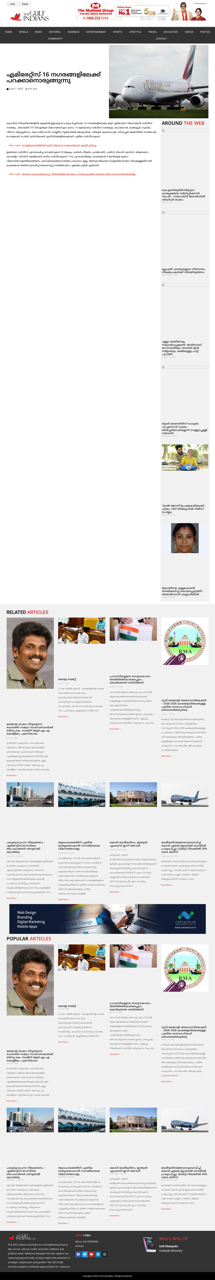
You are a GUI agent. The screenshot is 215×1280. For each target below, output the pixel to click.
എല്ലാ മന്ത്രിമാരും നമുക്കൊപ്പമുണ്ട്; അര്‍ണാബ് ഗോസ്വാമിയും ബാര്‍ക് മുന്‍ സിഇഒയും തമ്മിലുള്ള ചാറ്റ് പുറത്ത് (182, 348)
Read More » (12, 776)
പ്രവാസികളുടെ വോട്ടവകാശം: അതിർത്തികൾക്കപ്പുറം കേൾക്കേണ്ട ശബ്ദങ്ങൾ (130, 679)
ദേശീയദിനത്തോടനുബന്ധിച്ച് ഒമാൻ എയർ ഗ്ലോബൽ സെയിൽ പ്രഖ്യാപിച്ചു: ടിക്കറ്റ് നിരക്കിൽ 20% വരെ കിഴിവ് (184, 847)
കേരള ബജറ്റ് (67, 679)
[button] (77, 11)
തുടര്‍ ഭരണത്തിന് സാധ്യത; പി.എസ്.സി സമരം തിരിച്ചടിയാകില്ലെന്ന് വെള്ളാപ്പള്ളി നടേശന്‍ (184, 428)
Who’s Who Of (173, 1239)
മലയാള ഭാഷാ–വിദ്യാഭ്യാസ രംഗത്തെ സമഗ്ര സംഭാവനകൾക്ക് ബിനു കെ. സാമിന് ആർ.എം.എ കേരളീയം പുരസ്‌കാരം (30, 729)
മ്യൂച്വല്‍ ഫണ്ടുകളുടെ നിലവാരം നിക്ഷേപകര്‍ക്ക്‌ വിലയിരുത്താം (183, 271)
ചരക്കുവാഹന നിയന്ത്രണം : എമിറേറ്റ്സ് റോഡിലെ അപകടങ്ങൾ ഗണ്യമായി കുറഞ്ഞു (26, 847)
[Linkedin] (98, 1254)
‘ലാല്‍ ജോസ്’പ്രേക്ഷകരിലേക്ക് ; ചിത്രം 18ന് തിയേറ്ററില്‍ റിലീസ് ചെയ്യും (184, 509)
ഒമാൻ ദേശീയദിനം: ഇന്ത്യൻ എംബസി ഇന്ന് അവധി (128, 844)
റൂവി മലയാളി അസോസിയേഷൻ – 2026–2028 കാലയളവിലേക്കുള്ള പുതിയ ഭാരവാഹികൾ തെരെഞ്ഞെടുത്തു (183, 705)
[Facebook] (78, 1254)
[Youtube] (91, 1254)
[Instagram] (105, 1254)
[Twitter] (85, 1254)
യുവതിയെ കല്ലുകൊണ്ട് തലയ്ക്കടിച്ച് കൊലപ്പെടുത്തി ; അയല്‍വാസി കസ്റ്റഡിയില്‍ (182, 591)
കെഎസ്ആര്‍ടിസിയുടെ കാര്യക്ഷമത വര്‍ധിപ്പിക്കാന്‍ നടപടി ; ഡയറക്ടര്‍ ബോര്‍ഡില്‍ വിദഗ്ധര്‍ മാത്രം (183, 195)
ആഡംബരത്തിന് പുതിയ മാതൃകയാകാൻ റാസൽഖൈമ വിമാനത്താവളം (79, 846)
